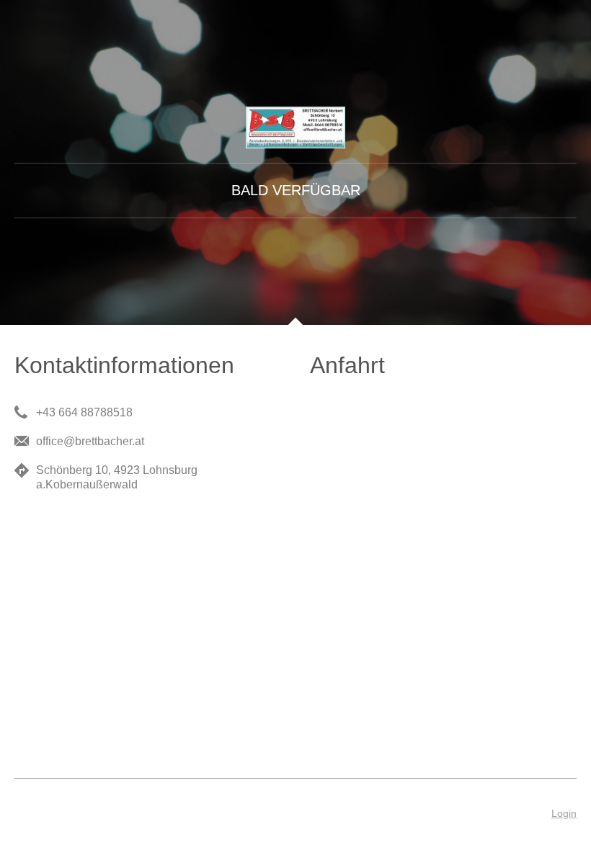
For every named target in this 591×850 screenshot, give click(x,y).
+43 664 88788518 (84, 412)
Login (564, 813)
